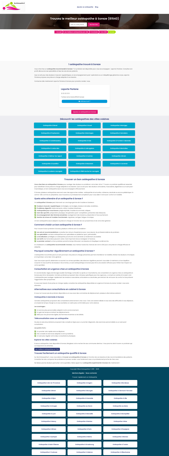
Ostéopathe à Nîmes (48, 429)
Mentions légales (78, 373)
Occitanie (94, 32)
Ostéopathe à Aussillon (50, 164)
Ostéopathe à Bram (119, 156)
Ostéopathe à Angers (84, 383)
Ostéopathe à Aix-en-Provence (48, 383)
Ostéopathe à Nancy (48, 421)
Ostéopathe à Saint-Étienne (49, 444)
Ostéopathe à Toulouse (48, 452)
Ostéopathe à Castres (84, 156)
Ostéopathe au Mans (120, 406)
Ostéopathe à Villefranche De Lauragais (84, 171)
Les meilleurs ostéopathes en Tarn (47, 349)
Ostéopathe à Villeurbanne (120, 452)
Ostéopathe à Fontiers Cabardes (119, 141)
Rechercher (94, 25)
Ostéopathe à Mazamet (84, 164)
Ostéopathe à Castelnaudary (50, 141)
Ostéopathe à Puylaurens (50, 133)
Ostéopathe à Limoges (48, 406)
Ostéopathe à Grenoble (84, 398)
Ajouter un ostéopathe (85, 7)
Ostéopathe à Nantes (84, 421)
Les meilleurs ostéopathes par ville (76, 32)
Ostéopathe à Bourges (84, 391)
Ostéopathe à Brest (49, 391)
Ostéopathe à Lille (120, 398)
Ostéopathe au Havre (84, 406)
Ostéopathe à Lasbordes (50, 148)
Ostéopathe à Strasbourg (84, 444)
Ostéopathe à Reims (84, 437)
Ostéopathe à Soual (84, 125)
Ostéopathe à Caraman (119, 164)
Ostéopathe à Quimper (48, 437)
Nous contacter (91, 373)
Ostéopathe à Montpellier (120, 414)
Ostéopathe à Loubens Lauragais (50, 171)
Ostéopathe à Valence (84, 452)
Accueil (59, 32)
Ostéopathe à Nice (120, 421)
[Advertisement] (84, 47)
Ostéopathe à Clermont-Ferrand (120, 391)
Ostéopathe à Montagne (84, 133)
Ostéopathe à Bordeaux (120, 383)
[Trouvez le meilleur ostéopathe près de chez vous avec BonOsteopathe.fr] (13, 11)
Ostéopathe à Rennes (120, 437)
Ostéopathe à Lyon (49, 414)
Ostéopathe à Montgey (118, 125)
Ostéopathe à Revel (50, 125)
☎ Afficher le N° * (84, 101)
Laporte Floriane (69, 89)
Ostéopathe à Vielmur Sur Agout (50, 156)
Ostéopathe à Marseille (84, 414)
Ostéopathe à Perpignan (120, 429)
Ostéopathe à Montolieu (119, 148)
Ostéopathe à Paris (84, 429)
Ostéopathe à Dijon (49, 398)
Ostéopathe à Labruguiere (84, 148)
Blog (96, 7)
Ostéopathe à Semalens (119, 133)
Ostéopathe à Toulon (120, 444)
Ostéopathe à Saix (84, 141)
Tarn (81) (104, 32)
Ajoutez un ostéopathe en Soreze (84, 112)
